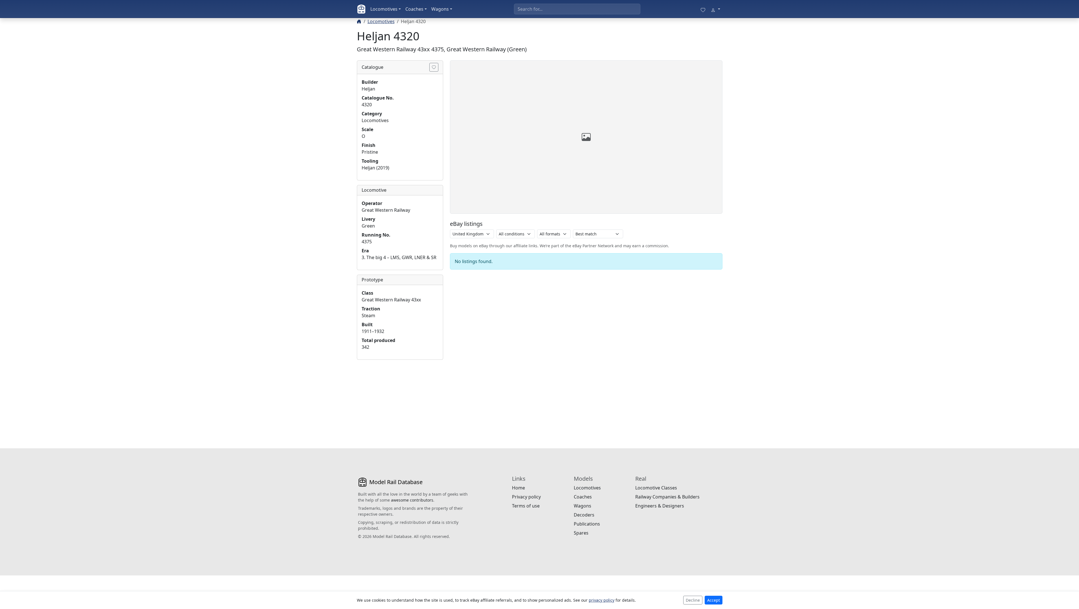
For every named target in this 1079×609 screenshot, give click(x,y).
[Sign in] (715, 9)
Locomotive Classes (656, 488)
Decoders (584, 515)
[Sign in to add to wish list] (433, 67)
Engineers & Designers (659, 506)
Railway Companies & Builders (667, 497)
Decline (693, 600)
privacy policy (601, 600)
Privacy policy (526, 497)
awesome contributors (412, 500)
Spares (581, 533)
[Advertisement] (400, 399)
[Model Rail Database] (361, 9)
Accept (713, 600)
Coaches (414, 9)
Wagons (440, 9)
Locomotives (383, 9)
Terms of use (526, 506)
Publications (587, 524)
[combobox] (577, 9)
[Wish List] (703, 9)
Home (518, 488)
